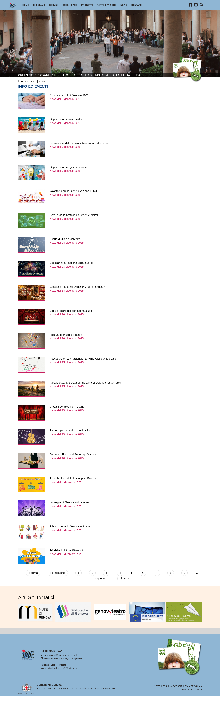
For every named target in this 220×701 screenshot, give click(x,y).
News (42, 81)
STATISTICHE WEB (192, 689)
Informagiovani (27, 81)
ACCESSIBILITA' (179, 686)
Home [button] (25, 5)
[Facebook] (190, 5)
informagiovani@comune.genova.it (59, 655)
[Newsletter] (196, 5)
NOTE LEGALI (161, 686)
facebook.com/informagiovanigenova (62, 658)
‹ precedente (58, 572)
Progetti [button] (87, 5)
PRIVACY (195, 686)
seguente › (101, 578)
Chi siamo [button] (39, 5)
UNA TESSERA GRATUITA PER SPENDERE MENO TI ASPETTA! (74, 75)
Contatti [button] (136, 5)
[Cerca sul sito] (201, 5)
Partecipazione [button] (106, 5)
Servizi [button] (53, 5)
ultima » (124, 578)
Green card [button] (69, 5)
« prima (33, 572)
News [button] (123, 5)
